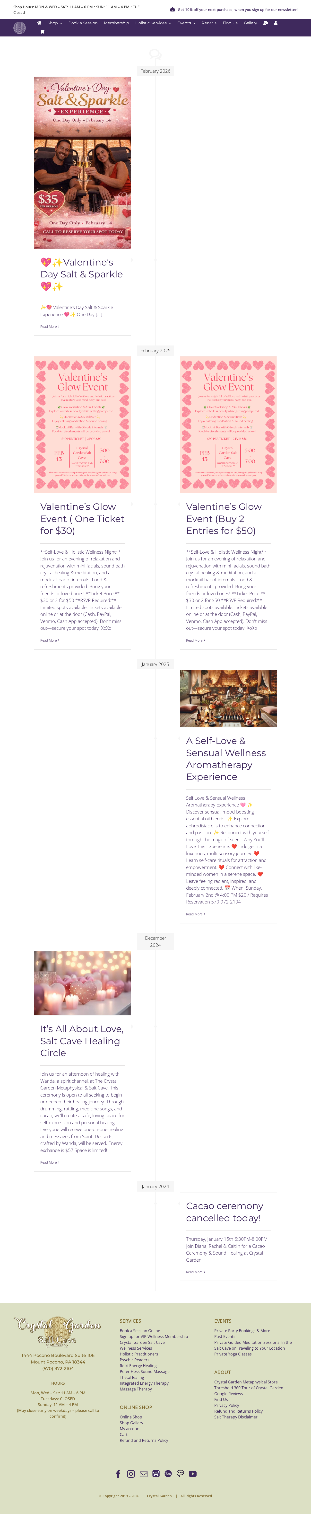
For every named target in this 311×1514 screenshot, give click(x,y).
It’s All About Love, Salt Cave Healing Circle (82, 1041)
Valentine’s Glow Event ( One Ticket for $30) (82, 518)
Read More (48, 326)
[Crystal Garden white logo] (19, 24)
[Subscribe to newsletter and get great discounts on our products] (265, 23)
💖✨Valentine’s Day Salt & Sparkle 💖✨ (81, 274)
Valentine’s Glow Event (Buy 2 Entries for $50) (224, 518)
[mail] (143, 1474)
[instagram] (131, 1474)
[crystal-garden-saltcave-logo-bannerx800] (58, 1317)
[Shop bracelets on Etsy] (168, 1474)
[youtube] (193, 1474)
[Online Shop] (156, 1474)
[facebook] (118, 1474)
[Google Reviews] (180, 1474)
